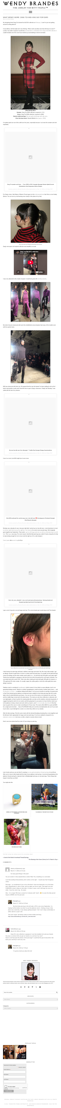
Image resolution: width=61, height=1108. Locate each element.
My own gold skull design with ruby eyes (36, 116)
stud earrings (26, 854)
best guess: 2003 (40, 118)
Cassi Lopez (6, 540)
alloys (31, 675)
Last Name (6, 1079)
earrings (9, 854)
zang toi (30, 854)
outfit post (15, 854)
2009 (42, 112)
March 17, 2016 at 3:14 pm (18, 870)
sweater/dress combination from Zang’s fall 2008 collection (40, 30)
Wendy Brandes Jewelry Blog (30, 4)
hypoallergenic (22, 687)
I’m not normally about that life (43, 703)
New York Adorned (27, 530)
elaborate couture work (9, 717)
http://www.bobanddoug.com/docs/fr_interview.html (22, 916)
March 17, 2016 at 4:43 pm (20, 903)
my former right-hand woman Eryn (12, 530)
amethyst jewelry (42, 278)
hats (12, 854)
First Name (6, 1074)
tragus (9, 534)
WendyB (15, 901)
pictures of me (20, 854)
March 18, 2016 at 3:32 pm (18, 931)
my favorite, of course (8, 691)
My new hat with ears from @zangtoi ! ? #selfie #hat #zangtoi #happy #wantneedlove (30, 450)
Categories (6, 1006)
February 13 (39, 22)
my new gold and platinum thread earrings (38, 772)
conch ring (15, 540)
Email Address (7, 1070)
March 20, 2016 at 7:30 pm (20, 948)
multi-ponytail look (39, 194)
